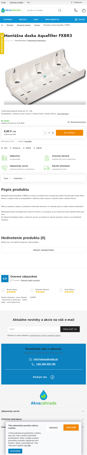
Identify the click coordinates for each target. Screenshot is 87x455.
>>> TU (27, 445)
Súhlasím (71, 427)
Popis (6, 178)
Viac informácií (63, 114)
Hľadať (60, 10)
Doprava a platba (16, 2)
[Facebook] (52, 377)
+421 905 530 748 (76, 10)
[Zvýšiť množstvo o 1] (53, 133)
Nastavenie (15, 451)
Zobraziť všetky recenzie (30, 280)
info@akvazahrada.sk (46, 359)
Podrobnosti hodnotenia (36, 40)
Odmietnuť (53, 427)
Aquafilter (28, 141)
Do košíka (69, 133)
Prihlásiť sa (70, 329)
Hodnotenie (18, 178)
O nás (3, 2)
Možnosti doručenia (78, 122)
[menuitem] (9, 19)
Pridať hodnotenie (43, 250)
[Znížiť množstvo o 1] (45, 133)
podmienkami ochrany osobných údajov (45, 335)
